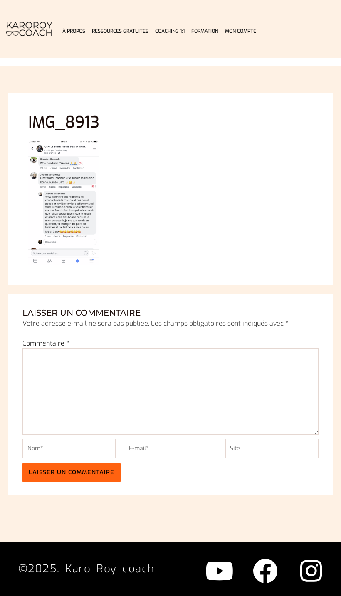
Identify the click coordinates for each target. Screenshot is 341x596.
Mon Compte (240, 31)
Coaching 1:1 (170, 31)
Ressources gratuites (120, 31)
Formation (204, 31)
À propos (73, 31)
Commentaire (45, 343)
